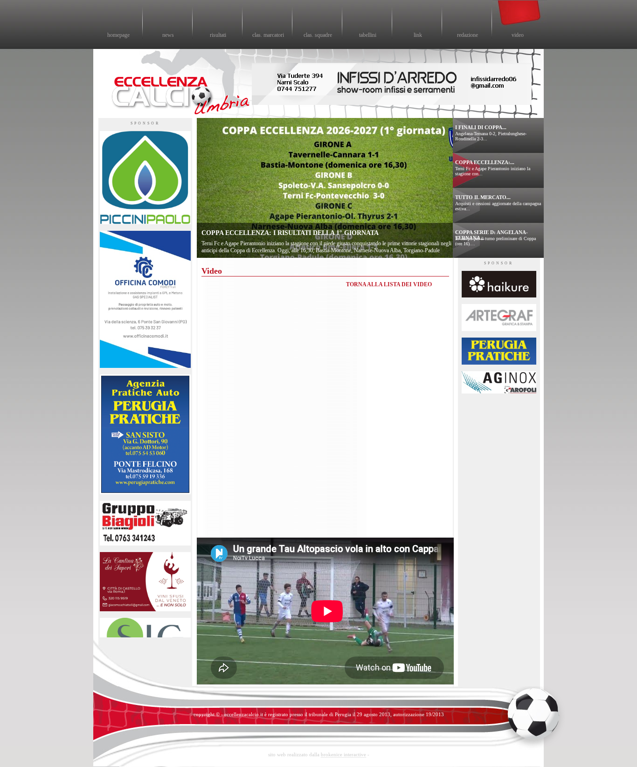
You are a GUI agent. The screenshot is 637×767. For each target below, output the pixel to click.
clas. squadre (318, 35)
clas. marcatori (268, 35)
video (518, 35)
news (168, 35)
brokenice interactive (343, 754)
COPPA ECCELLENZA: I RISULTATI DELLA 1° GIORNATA (290, 232)
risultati (218, 35)
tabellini (367, 35)
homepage (118, 35)
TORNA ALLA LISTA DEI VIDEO (389, 284)
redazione (467, 35)
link (418, 35)
